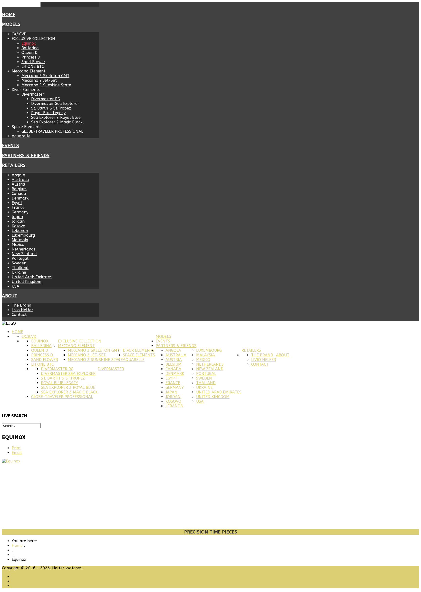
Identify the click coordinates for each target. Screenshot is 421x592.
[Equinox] (11, 461)
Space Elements (139, 355)
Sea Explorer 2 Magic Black (57, 122)
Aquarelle (21, 136)
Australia (20, 179)
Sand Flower (33, 62)
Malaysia (20, 240)
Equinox (28, 43)
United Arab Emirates (32, 277)
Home (8, 14)
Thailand (20, 267)
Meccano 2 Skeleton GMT (45, 75)
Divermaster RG (45, 99)
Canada (19, 193)
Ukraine (19, 272)
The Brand (21, 305)
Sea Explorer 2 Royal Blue (56, 117)
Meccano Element (76, 345)
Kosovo (18, 226)
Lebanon (20, 230)
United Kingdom (26, 281)
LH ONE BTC (32, 66)
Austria (18, 184)
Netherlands (23, 249)
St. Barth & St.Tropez (51, 108)
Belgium (19, 189)
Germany (20, 212)
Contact (19, 314)
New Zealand (24, 253)
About (9, 296)
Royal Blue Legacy (48, 112)
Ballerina (30, 48)
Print (16, 448)
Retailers (14, 165)
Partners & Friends (25, 155)
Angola (18, 175)
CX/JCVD (19, 34)
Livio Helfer (22, 310)
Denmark (20, 198)
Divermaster (111, 369)
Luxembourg (23, 235)
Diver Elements (138, 350)
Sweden (19, 263)
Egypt (17, 203)
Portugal (20, 258)
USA (15, 286)
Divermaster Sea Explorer (55, 103)
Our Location (24, 585)
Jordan (18, 221)
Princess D (30, 57)
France (18, 207)
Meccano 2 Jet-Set (39, 80)
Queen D (29, 52)
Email (17, 452)
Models (11, 24)
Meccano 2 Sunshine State (46, 85)
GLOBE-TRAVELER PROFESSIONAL (52, 131)
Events (10, 145)
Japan (17, 216)
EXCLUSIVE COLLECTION (79, 341)
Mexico (18, 244)
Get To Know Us (26, 581)
